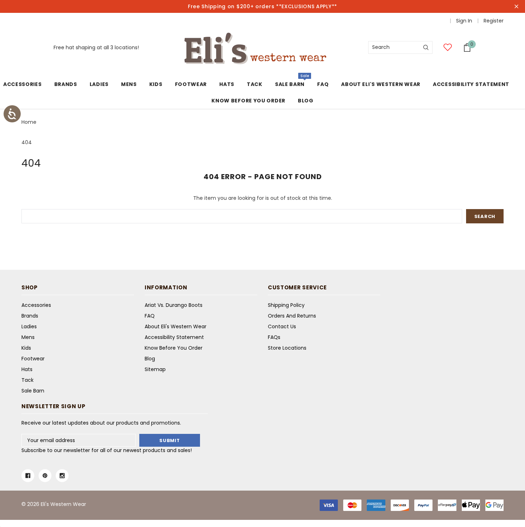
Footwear (191, 84)
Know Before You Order (173, 347)
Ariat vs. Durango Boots (173, 305)
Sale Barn (290, 84)
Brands (65, 84)
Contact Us (282, 326)
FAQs (274, 337)
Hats (226, 84)
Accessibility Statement (174, 337)
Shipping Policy (286, 305)
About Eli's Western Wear (175, 326)
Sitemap (155, 369)
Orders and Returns (292, 315)
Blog (150, 358)
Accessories (22, 84)
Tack (254, 84)
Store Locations (287, 347)
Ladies (99, 84)
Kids (155, 84)
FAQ (150, 315)
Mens (129, 84)
